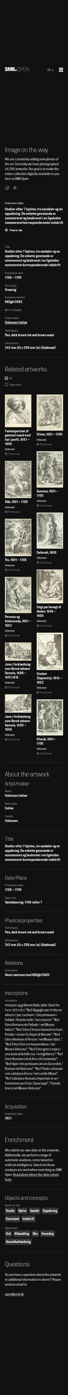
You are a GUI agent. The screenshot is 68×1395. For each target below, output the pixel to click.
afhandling (21, 1234)
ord (8, 1234)
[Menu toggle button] (61, 70)
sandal (34, 1211)
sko (35, 1234)
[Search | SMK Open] (17, 70)
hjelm (22, 1211)
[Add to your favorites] (16, 188)
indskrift (28, 1219)
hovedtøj (47, 1234)
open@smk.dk (14, 1294)
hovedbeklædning (18, 1242)
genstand (12, 1219)
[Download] (8, 188)
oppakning (50, 1211)
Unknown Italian (16, 322)
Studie (10, 1211)
